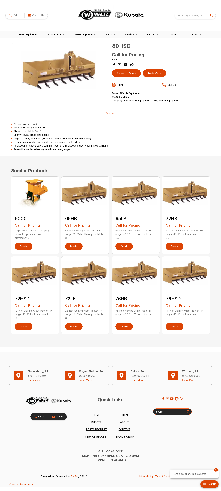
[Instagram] (182, 399)
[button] (15, 15)
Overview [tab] (110, 113)
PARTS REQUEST (96, 429)
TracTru (74, 476)
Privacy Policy (146, 476)
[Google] (167, 398)
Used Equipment (28, 34)
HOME (96, 414)
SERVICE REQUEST (96, 436)
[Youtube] (172, 399)
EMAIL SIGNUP (124, 436)
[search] (212, 15)
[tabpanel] (60, 72)
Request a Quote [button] (126, 73)
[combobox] (195, 15)
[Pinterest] (177, 399)
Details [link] (23, 246)
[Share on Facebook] (114, 64)
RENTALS (124, 414)
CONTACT (124, 429)
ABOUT (124, 422)
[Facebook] (163, 399)
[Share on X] (120, 64)
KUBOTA (96, 422)
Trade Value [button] (154, 73)
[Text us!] (209, 484)
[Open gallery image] (60, 72)
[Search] (188, 411)
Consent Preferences (21, 484)
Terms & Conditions (165, 476)
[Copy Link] (132, 64)
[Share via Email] (126, 64)
